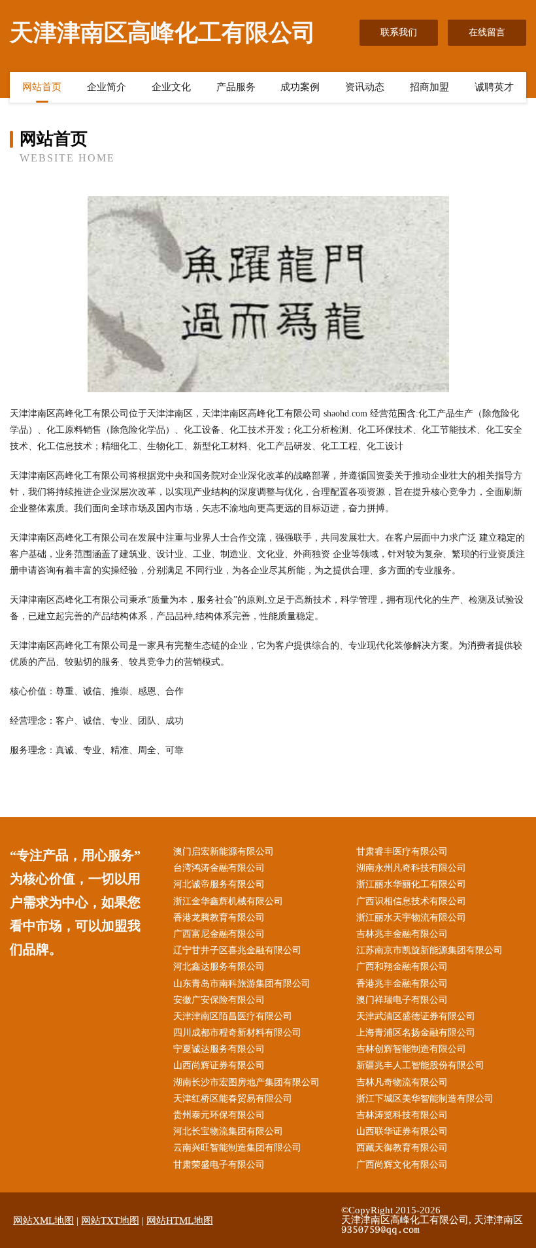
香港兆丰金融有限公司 (402, 983)
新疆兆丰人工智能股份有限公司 (420, 1065)
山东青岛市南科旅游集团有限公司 (241, 983)
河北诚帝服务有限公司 (219, 884)
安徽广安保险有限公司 (219, 1000)
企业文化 (171, 87)
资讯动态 (364, 87)
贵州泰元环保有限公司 (219, 1115)
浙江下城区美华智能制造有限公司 (425, 1099)
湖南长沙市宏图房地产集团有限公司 (246, 1082)
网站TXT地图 (110, 1220)
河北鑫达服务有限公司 (219, 966)
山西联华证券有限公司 (402, 1131)
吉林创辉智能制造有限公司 (411, 1049)
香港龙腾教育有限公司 (219, 917)
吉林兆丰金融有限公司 (402, 934)
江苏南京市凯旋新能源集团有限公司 (429, 950)
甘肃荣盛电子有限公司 (219, 1165)
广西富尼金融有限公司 (219, 934)
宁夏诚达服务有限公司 (219, 1049)
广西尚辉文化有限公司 (402, 1165)
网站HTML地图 (179, 1220)
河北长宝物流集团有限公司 (228, 1131)
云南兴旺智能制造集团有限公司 (237, 1148)
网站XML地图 (43, 1220)
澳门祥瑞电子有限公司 (402, 1000)
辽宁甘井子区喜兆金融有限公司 (237, 950)
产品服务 (236, 87)
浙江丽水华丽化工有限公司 (411, 884)
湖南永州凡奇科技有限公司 (411, 868)
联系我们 (398, 32)
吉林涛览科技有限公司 (402, 1115)
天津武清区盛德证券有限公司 (415, 1016)
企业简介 (106, 87)
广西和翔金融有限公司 (402, 966)
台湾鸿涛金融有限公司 (219, 868)
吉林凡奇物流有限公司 (402, 1082)
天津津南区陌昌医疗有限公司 (232, 1016)
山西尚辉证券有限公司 (219, 1065)
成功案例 (300, 87)
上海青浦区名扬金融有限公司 (415, 1032)
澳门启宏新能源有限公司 (223, 851)
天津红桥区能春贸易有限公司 (232, 1099)
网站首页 (41, 87)
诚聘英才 (494, 87)
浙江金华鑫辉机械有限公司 (228, 901)
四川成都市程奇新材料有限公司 (237, 1032)
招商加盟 (429, 87)
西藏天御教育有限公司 (402, 1148)
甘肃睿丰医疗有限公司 (402, 851)
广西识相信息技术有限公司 (411, 901)
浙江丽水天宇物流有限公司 (411, 917)
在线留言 (487, 32)
